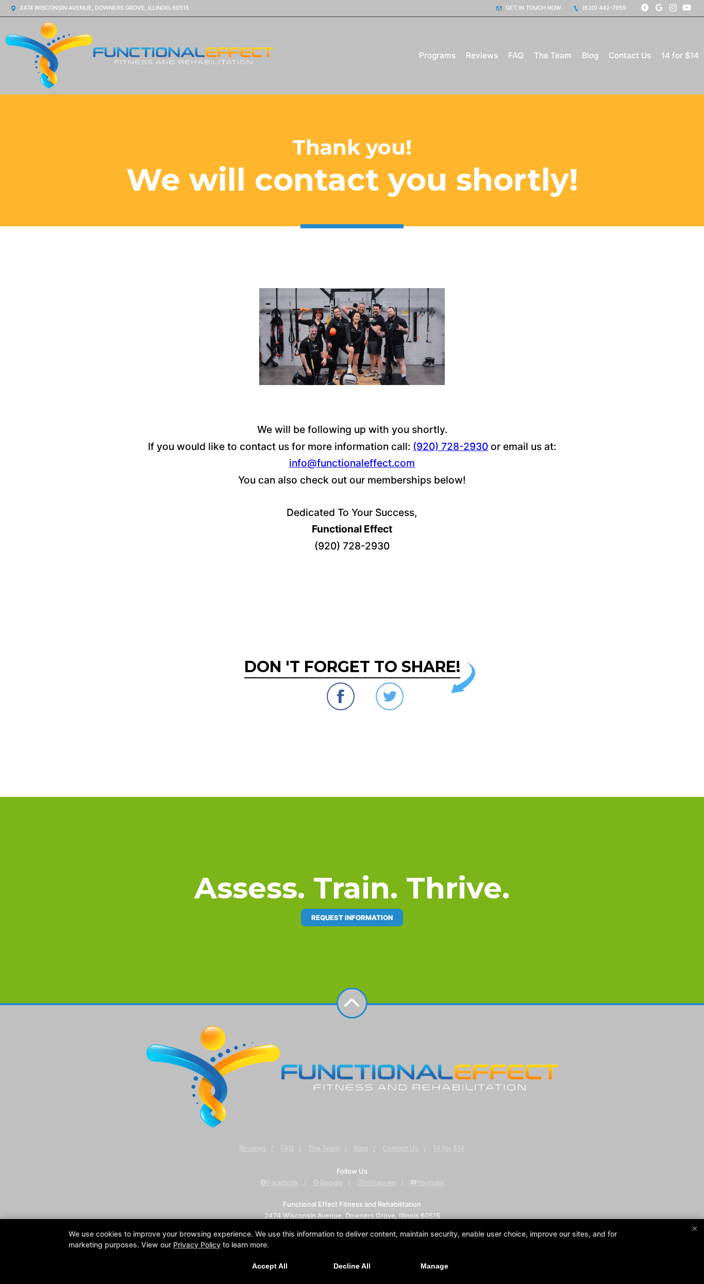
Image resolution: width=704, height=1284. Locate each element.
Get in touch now (532, 7)
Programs (437, 55)
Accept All (270, 1266)
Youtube (430, 1182)
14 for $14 (680, 55)
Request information (352, 917)
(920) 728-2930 (450, 446)
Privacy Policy (197, 1244)
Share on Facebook (341, 696)
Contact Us (630, 55)
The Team (553, 55)
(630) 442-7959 (603, 7)
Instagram (380, 1182)
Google (331, 1182)
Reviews (482, 55)
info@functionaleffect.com (352, 463)
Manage (434, 1266)
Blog (590, 55)
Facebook (282, 1182)
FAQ (516, 55)
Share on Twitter (390, 696)
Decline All (352, 1266)
